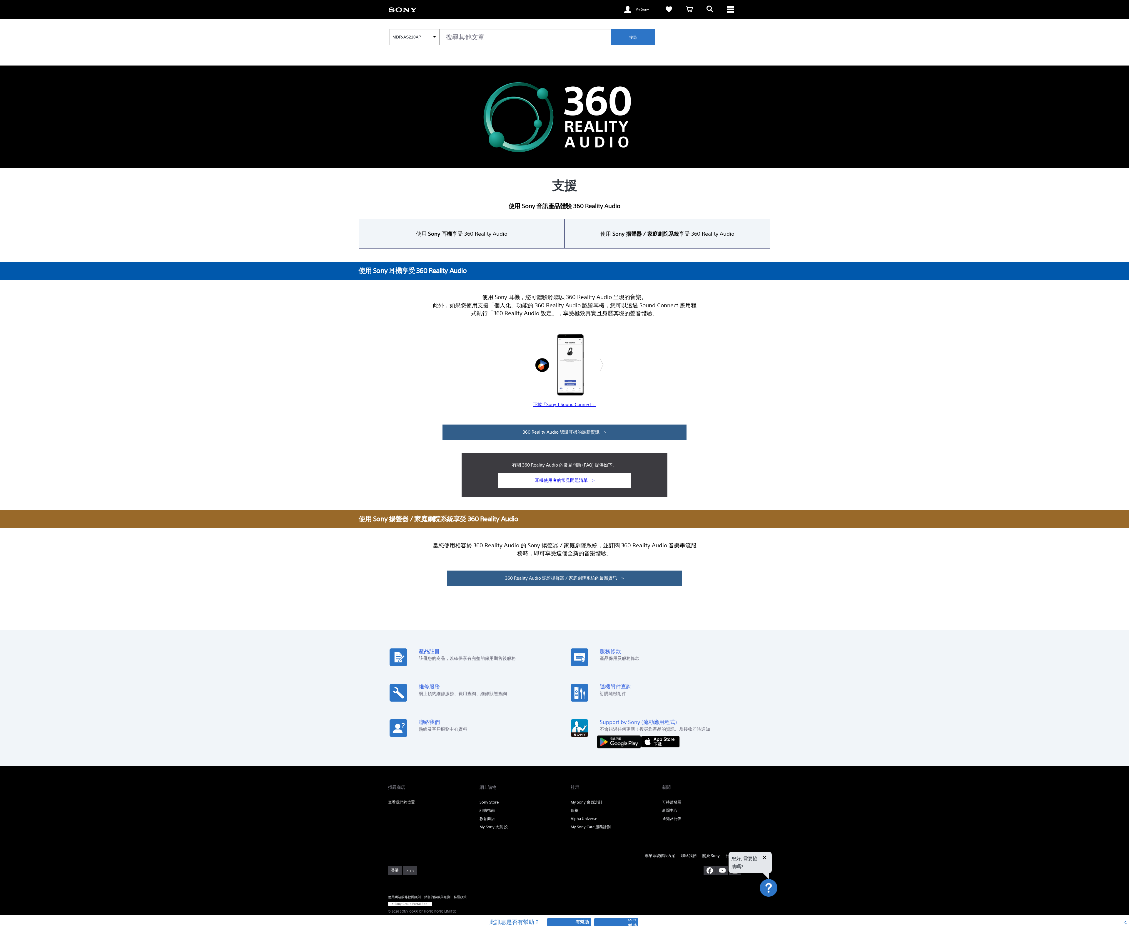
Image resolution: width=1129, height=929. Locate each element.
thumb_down (606, 922)
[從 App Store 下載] (660, 741)
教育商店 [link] (487, 818)
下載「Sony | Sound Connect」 (564, 404)
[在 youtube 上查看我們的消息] (722, 870)
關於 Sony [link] (711, 855)
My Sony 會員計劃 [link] (586, 802)
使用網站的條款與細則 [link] (404, 897)
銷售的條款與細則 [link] (437, 897)
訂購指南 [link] (487, 810)
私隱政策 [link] (460, 897)
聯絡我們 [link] (689, 855)
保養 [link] (574, 810)
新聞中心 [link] (669, 810)
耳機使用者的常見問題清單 (561, 480)
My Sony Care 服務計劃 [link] (591, 826)
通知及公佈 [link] (671, 818)
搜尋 (633, 37)
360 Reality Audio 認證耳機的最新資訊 (561, 432)
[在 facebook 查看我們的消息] (710, 870)
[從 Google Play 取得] (620, 741)
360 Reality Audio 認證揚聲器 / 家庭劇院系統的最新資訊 (561, 578)
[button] (775, 903)
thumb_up (562, 922)
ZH (408, 870)
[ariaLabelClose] (730, 9)
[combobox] (500, 37)
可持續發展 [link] (671, 802)
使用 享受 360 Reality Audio (461, 233)
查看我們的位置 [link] (401, 802)
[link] (402, 9)
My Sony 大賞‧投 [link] (494, 826)
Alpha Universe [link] (584, 818)
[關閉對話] (764, 858)
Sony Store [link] (489, 802)
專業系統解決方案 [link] (660, 855)
